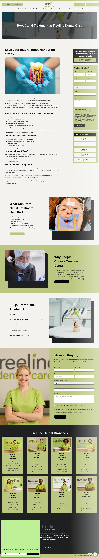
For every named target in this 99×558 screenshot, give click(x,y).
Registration (45, 8)
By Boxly (90, 554)
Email (55, 373)
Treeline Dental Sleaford (13, 456)
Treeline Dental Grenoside (61, 494)
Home (15, 8)
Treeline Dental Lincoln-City (37, 455)
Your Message (57, 393)
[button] (26, 315)
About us (20, 8)
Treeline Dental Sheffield (37, 495)
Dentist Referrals (54, 8)
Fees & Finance (36, 8)
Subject (56, 387)
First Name (57, 367)
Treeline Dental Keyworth (12, 495)
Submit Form (60, 417)
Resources (64, 8)
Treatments (27, 8)
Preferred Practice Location (60, 380)
